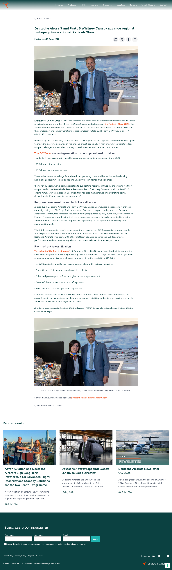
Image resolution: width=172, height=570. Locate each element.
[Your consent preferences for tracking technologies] (167, 565)
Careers (133, 5)
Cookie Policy (8, 556)
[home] (6, 5)
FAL (83, 5)
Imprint (31, 556)
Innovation (94, 5)
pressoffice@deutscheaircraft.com (89, 398)
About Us (59, 5)
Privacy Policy (20, 556)
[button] (72, 5)
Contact (163, 5)
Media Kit (39, 556)
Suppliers (121, 5)
